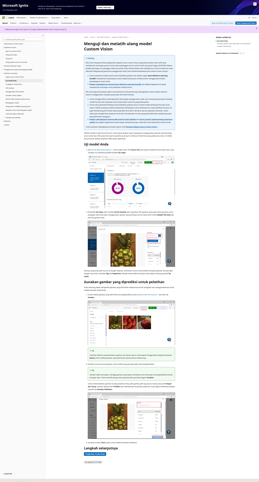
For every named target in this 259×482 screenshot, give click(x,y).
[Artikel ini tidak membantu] (243, 53)
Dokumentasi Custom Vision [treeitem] (13, 44)
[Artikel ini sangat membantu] (241, 53)
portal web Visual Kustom (101, 150)
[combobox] (22, 39)
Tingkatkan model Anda (95, 454)
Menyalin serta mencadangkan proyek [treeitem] (19, 110)
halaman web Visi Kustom (147, 295)
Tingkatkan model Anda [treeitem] (14, 84)
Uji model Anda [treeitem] (11, 81)
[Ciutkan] (43, 35)
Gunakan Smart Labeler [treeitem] (14, 95)
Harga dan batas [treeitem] (11, 55)
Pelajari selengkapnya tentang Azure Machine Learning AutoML (115, 84)
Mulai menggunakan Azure (246, 23)
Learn (86, 37)
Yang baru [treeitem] (9, 58)
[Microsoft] (3, 17)
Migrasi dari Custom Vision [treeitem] (15, 77)
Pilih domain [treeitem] (10, 88)
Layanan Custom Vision (120, 37)
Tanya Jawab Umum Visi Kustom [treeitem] (16, 62)
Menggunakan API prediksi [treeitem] (15, 92)
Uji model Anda (222, 41)
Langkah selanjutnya (224, 46)
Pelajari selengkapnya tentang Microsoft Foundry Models (113, 119)
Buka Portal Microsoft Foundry (222, 23)
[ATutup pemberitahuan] (255, 4)
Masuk (254, 17)
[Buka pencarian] (249, 17)
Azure (93, 37)
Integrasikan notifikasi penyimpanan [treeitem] (18, 106)
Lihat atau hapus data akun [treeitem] (15, 114)
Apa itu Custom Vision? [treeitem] (13, 51)
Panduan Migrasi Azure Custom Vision (141, 127)
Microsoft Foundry (103, 37)
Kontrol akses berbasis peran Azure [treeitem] (18, 99)
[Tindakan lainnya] (173, 37)
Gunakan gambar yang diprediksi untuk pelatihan (234, 44)
